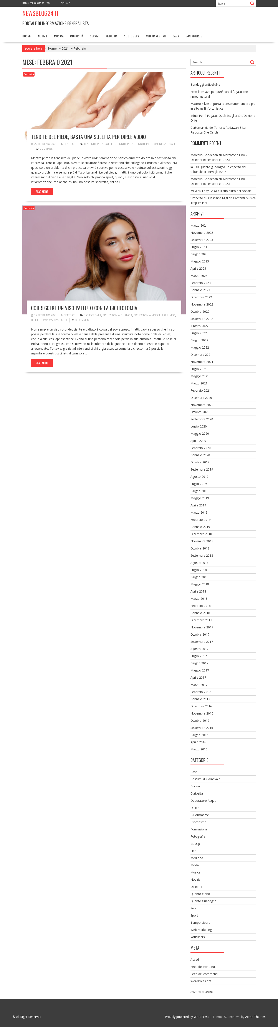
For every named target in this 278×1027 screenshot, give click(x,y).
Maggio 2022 (199, 347)
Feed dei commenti (204, 974)
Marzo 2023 (198, 276)
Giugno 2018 (199, 577)
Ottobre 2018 (199, 548)
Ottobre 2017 (199, 634)
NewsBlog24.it (40, 13)
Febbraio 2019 (200, 520)
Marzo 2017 (198, 685)
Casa (175, 36)
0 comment (47, 148)
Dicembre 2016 (201, 706)
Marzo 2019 (198, 512)
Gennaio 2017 (200, 699)
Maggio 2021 (199, 376)
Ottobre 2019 (199, 462)
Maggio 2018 (199, 584)
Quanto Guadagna (203, 901)
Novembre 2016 (201, 713)
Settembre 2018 (201, 555)
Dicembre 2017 (201, 620)
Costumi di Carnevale (205, 779)
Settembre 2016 (201, 728)
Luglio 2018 (198, 570)
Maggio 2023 (199, 261)
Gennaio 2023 (200, 290)
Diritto (194, 808)
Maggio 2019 (199, 498)
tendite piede (125, 144)
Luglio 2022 (198, 333)
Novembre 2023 (201, 232)
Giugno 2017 (199, 663)
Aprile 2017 (198, 677)
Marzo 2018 (198, 598)
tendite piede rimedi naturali (155, 144)
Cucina (195, 786)
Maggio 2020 (199, 433)
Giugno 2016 (199, 735)
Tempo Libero (200, 922)
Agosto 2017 (199, 649)
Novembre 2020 (201, 405)
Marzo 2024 (198, 225)
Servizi (94, 36)
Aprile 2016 (198, 742)
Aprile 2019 (198, 505)
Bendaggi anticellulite (205, 84)
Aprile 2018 (198, 591)
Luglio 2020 (198, 426)
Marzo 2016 (198, 749)
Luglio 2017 (198, 656)
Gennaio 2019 (200, 527)
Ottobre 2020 (199, 412)
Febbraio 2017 (200, 692)
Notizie (43, 36)
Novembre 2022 (201, 304)
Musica (59, 36)
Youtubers (131, 36)
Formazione (198, 829)
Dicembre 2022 (201, 297)
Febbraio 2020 (200, 448)
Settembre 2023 (201, 240)
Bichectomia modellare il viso (154, 315)
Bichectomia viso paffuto (49, 320)
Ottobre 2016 (199, 720)
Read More (42, 191)
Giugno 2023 (199, 254)
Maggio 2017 (199, 670)
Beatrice (69, 144)
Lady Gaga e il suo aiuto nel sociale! (227, 191)
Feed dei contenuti (203, 967)
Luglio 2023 (198, 247)
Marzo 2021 (198, 383)
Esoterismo (198, 822)
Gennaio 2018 (200, 613)
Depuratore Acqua (203, 800)
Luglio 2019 (198, 484)
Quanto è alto (200, 894)
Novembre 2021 (201, 362)
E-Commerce (193, 36)
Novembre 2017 (201, 627)
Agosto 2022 (199, 326)
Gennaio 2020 (200, 455)
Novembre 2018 (201, 541)
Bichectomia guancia (117, 315)
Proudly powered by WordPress (187, 1017)
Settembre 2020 (201, 419)
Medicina (111, 36)
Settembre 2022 (201, 319)
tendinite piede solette (99, 144)
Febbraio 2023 (200, 283)
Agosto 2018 (199, 563)
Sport (194, 915)
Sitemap (65, 3)
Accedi (195, 959)
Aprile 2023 (198, 268)
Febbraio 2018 (200, 606)
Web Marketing (156, 36)
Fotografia (197, 836)
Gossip (26, 36)
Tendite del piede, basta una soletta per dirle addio (88, 136)
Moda (194, 865)
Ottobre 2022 (199, 311)
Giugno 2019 (199, 491)
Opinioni (196, 887)
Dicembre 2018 (201, 534)
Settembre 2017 (201, 642)
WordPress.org (200, 981)
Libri (193, 851)
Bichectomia (92, 315)
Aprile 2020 (198, 441)
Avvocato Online (201, 992)
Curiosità (76, 36)
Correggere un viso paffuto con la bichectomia (84, 308)
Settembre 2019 (201, 469)
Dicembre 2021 (201, 354)
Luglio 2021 (198, 369)
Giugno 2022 (199, 340)
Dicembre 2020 (201, 398)
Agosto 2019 (199, 476)
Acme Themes (255, 1017)
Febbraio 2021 (200, 390)
